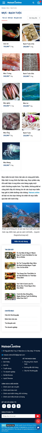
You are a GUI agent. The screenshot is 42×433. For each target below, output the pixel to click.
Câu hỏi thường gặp (12, 315)
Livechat (38, 428)
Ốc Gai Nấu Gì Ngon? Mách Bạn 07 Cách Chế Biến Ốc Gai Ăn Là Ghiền (27, 255)
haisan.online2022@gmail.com (14, 355)
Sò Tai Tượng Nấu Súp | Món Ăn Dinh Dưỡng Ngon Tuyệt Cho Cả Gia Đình (27, 265)
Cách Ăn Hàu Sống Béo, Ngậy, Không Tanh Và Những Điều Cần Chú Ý (27, 296)
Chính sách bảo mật (10, 390)
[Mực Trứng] (11, 62)
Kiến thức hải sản (11, 319)
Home (3, 8)
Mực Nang (6, 162)
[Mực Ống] (11, 121)
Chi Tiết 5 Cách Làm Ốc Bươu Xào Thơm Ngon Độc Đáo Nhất (26, 286)
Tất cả (4, 18)
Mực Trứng (7, 73)
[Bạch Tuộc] (31, 121)
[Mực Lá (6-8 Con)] (31, 92)
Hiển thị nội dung (21, 241)
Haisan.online (15, 3)
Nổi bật (10, 18)
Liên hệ (5, 365)
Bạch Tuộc (27, 133)
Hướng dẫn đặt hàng (31, 367)
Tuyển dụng (7, 368)
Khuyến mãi (18, 18)
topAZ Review (8, 378)
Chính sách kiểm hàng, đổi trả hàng (15, 393)
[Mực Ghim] (11, 91)
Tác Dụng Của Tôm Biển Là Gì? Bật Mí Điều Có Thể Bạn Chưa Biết (26, 276)
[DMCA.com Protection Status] (8, 425)
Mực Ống (6, 133)
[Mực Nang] (11, 151)
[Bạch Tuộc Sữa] (31, 62)
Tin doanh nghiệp (11, 327)
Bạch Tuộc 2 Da (28, 44)
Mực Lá (25, 103)
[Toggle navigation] (4, 2)
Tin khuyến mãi (10, 323)
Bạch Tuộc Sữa (28, 73)
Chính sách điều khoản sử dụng (14, 397)
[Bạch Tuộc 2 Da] (31, 32)
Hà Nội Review (8, 375)
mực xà (5, 44)
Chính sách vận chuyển (11, 387)
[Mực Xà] (11, 32)
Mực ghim (6, 103)
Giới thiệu (6, 362)
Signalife (11, 345)
